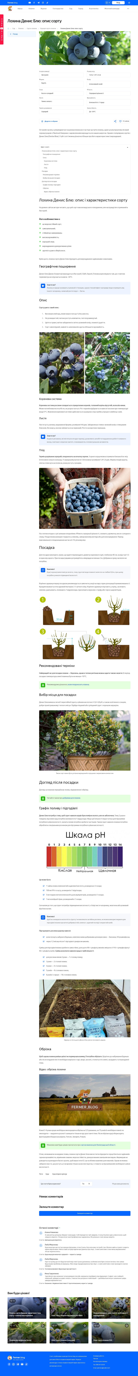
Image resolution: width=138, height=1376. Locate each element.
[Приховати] (127, 147)
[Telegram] (38, 2)
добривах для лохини (71, 798)
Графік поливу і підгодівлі (51, 185)
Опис (45, 158)
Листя (46, 164)
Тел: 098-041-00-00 (99, 1364)
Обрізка (46, 188)
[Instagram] (43, 2)
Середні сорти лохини (48, 28)
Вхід (118, 3)
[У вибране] (43, 1301)
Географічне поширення (51, 154)
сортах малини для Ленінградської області (98, 1145)
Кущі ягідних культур (59, 1174)
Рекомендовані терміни (51, 175)
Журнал (44, 9)
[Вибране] (129, 2)
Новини (31, 9)
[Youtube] (30, 2)
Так (83, 1184)
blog (12, 3)
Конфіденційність (98, 1356)
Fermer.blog (10, 8)
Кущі (47, 1174)
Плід (45, 168)
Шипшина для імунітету (53, 1240)
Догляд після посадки (49, 181)
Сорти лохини (32, 28)
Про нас (95, 1358)
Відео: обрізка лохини (52, 192)
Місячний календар (112, 9)
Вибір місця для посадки (51, 178)
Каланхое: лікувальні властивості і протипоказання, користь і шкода (69, 1283)
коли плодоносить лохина (78, 685)
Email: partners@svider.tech (101, 1368)
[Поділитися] (115, 121)
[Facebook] (34, 2)
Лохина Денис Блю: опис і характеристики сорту (59, 151)
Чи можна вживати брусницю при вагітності (60, 1269)
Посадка (45, 171)
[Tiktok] (47, 2)
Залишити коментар (85, 1213)
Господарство (58, 9)
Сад (70, 9)
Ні (89, 1184)
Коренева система (50, 161)
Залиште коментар (51, 1207)
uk (108, 3)
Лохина (21, 28)
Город (80, 9)
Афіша (20, 9)
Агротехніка (93, 9)
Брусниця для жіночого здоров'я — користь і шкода (63, 1254)
